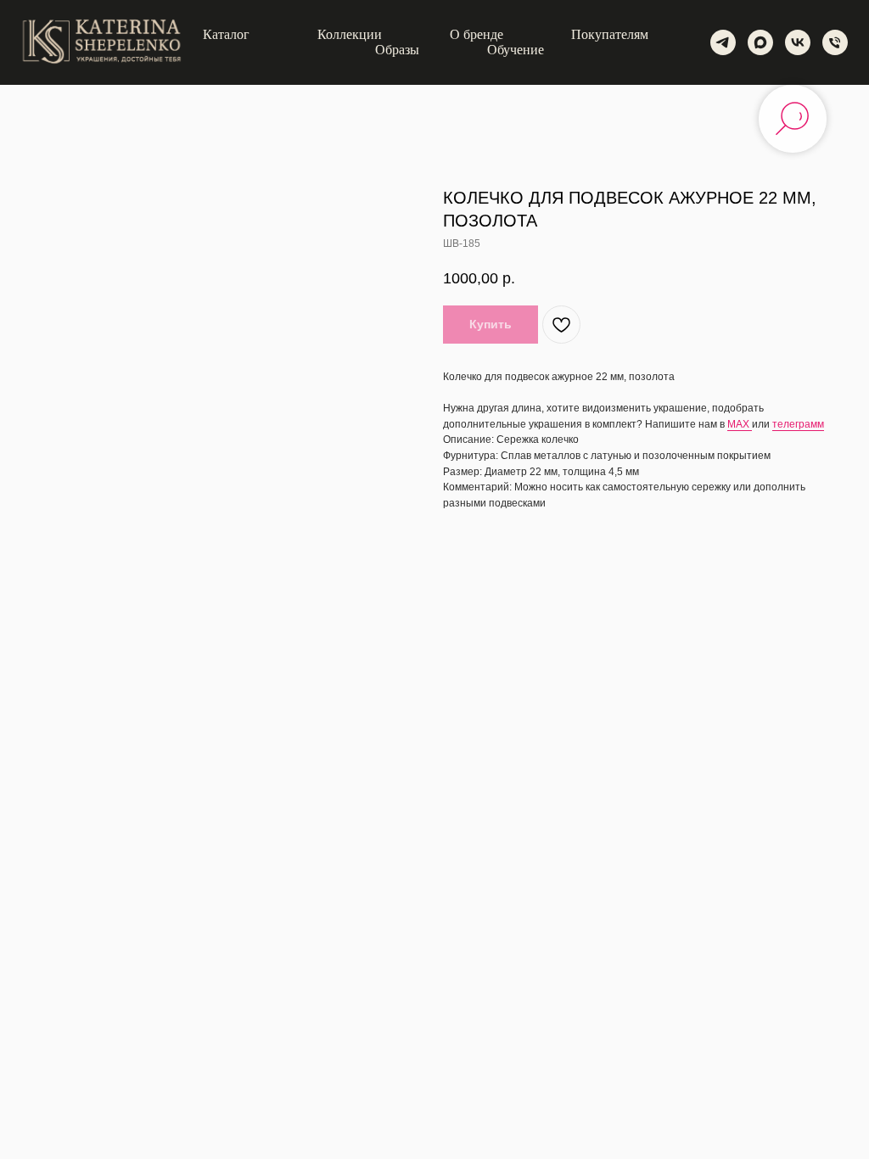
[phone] (835, 42)
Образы (397, 49)
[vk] (797, 42)
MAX (739, 424)
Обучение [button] (515, 49)
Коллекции (349, 34)
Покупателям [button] (609, 34)
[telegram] (723, 42)
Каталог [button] (226, 34)
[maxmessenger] (760, 42)
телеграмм (798, 424)
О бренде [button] (476, 34)
